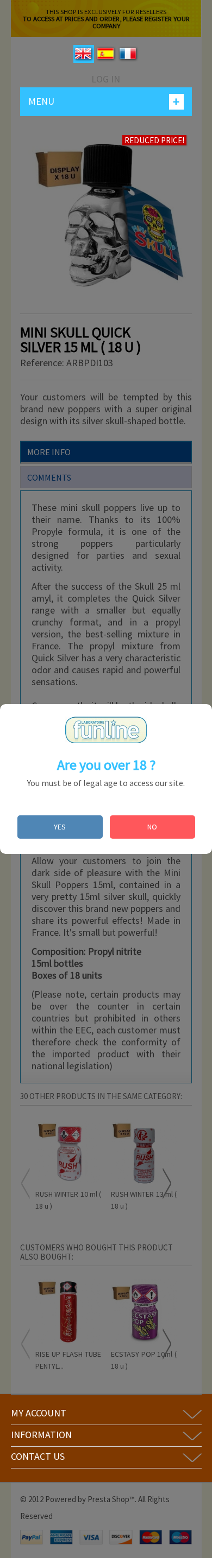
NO (152, 827)
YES (60, 827)
